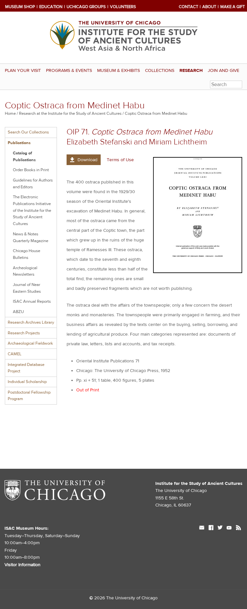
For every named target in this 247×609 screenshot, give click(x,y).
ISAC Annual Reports (32, 301)
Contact (188, 6)
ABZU (18, 311)
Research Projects (24, 333)
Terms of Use (120, 160)
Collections (159, 71)
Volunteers (123, 6)
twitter (220, 528)
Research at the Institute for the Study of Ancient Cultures (70, 113)
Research (191, 71)
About (209, 6)
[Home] (123, 38)
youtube (229, 528)
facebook (211, 528)
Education (50, 6)
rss (238, 528)
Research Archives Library (31, 322)
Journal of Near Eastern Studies (27, 288)
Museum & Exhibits (118, 71)
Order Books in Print (31, 169)
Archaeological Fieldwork (30, 343)
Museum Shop (20, 6)
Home (10, 113)
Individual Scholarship (27, 381)
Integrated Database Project (26, 368)
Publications (19, 142)
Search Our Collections (28, 132)
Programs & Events (69, 71)
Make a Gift (232, 6)
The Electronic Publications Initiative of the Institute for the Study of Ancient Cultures (32, 210)
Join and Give (223, 71)
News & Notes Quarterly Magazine (30, 237)
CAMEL (15, 354)
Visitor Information (23, 565)
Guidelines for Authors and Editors (33, 184)
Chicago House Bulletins (26, 254)
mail (201, 528)
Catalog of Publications (24, 156)
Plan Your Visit (23, 71)
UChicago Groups (86, 6)
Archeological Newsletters (25, 271)
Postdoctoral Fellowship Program (29, 396)
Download (87, 160)
